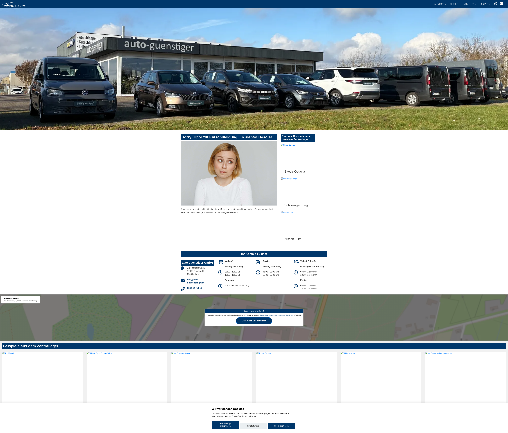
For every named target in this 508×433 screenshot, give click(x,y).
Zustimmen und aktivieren (254, 321)
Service (454, 4)
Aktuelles (469, 4)
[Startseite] (14, 4)
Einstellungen (253, 426)
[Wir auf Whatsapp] (495, 3)
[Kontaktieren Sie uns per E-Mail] (501, 3)
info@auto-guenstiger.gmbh (195, 281)
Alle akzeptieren (281, 426)
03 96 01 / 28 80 (194, 288)
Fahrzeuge (439, 4)
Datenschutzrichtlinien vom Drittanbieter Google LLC (276, 315)
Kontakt (484, 4)
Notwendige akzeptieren (225, 425)
